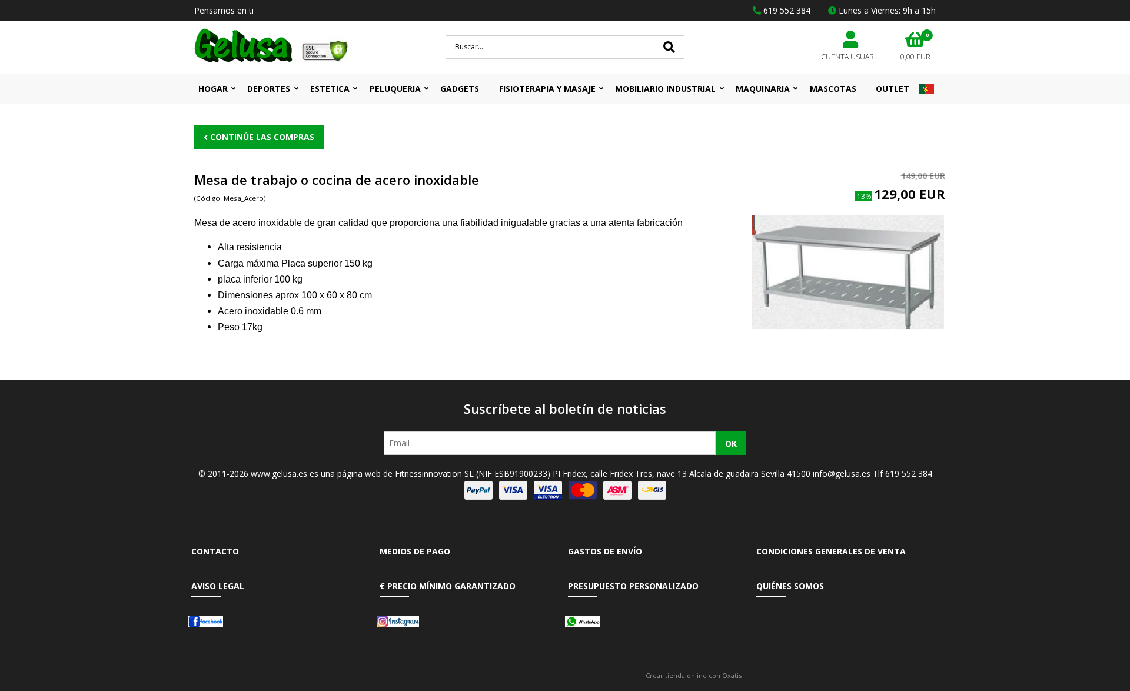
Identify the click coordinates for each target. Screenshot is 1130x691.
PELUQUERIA (395, 88)
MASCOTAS (833, 88)
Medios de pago (415, 551)
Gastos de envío (605, 551)
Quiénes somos (790, 586)
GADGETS (459, 88)
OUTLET (892, 88)
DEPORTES (268, 88)
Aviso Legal (217, 586)
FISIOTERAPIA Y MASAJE (547, 88)
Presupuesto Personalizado (633, 586)
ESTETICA (330, 88)
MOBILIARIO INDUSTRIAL (665, 88)
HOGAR (213, 88)
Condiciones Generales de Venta (831, 551)
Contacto (215, 551)
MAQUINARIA (763, 88)
